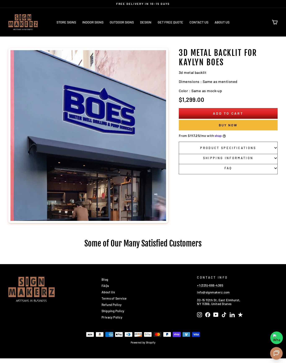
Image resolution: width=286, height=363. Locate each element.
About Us (222, 22)
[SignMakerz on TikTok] (224, 314)
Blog (105, 279)
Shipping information (228, 158)
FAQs (105, 286)
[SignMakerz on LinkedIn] (232, 314)
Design (145, 22)
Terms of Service (114, 298)
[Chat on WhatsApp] (276, 338)
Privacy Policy (112, 317)
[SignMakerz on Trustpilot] (240, 314)
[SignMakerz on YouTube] (215, 314)
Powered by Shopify (143, 342)
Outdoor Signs (122, 22)
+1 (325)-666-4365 (210, 285)
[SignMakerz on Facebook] (207, 314)
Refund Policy (112, 305)
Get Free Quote (170, 22)
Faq (228, 168)
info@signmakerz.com (213, 292)
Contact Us (198, 22)
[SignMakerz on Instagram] (199, 314)
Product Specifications (228, 148)
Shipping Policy (113, 311)
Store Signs (66, 22)
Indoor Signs (92, 22)
